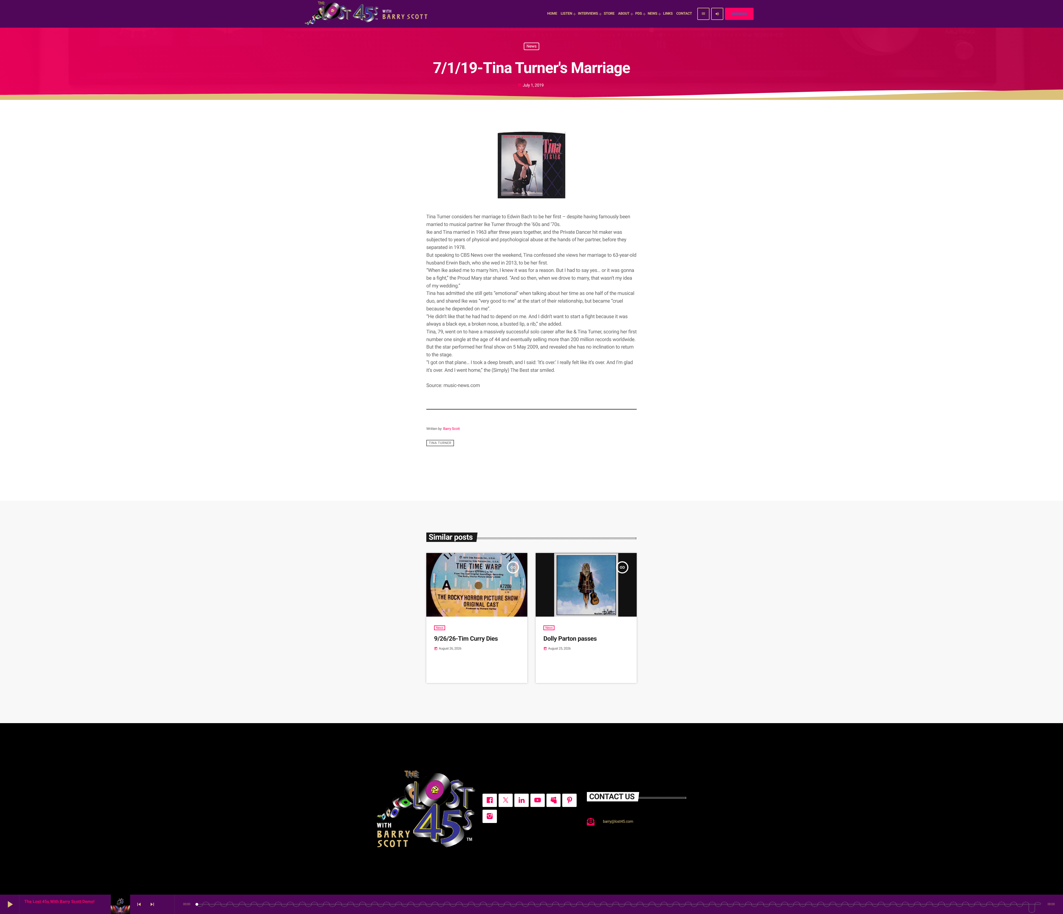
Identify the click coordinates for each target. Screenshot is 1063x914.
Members (739, 14)
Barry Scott (451, 429)
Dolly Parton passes (570, 638)
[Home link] (367, 14)
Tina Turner (440, 443)
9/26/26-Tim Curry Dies (466, 638)
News (531, 46)
